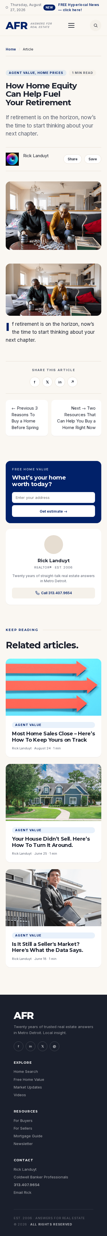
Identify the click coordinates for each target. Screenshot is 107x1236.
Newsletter (23, 1143)
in (60, 382)
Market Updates (28, 1087)
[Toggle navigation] (71, 25)
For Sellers (23, 1128)
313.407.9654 (27, 1184)
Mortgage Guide (28, 1136)
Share (73, 159)
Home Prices (50, 72)
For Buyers (23, 1120)
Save (92, 159)
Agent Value (22, 72)
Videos (20, 1095)
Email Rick (22, 1192)
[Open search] (95, 25)
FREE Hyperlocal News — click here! (72, 7)
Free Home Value (29, 1079)
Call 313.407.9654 (56, 593)
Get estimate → (53, 511)
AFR (24, 1015)
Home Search (26, 1071)
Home (11, 49)
